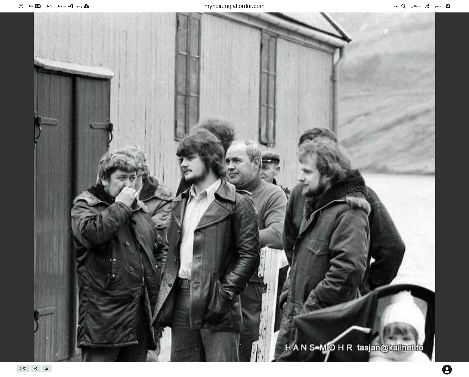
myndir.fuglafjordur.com (234, 6)
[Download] (47, 368)
